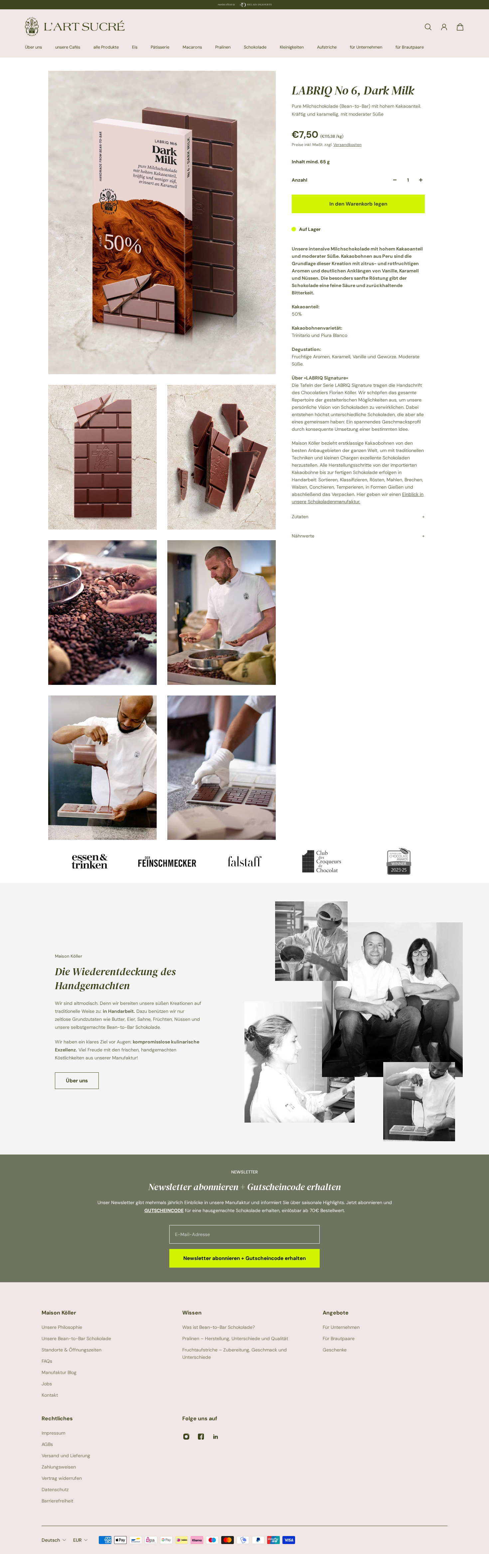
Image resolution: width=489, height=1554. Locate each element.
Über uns (77, 1080)
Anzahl (299, 180)
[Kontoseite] (444, 27)
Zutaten (300, 517)
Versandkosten (347, 144)
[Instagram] (186, 1436)
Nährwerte (303, 536)
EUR (77, 1540)
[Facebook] (201, 1436)
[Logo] (75, 26)
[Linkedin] (215, 1436)
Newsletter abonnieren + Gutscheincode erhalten (244, 1258)
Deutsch (51, 1540)
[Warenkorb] (460, 27)
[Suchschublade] (428, 27)
